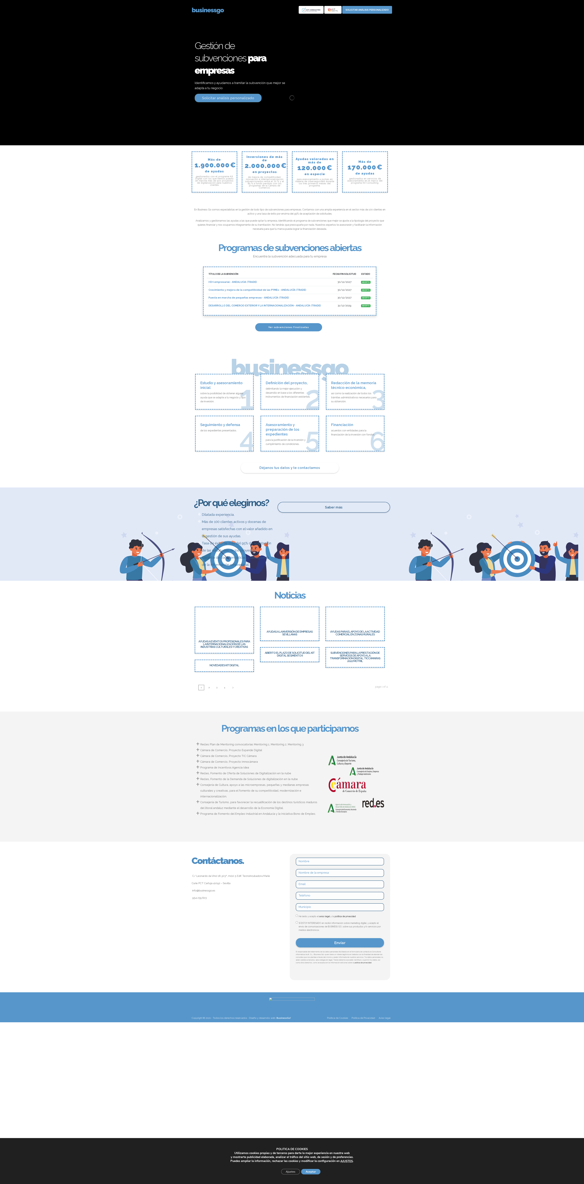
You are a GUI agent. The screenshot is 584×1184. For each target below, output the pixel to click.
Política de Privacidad (363, 1018)
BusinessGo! (283, 1018)
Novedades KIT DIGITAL (224, 665)
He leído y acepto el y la (327, 916)
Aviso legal (385, 1018)
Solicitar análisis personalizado (367, 10)
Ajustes (290, 1172)
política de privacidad (345, 916)
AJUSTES (346, 1161)
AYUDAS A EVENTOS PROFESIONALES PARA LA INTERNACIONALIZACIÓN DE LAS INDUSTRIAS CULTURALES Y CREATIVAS (224, 644)
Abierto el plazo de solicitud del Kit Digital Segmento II (290, 654)
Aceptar (311, 1172)
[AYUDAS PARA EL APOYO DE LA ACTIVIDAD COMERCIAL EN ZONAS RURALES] (355, 617)
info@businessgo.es (203, 890)
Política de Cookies (337, 1018)
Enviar (340, 943)
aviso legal (324, 916)
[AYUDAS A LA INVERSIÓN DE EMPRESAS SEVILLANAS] (290, 617)
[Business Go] (212, 10)
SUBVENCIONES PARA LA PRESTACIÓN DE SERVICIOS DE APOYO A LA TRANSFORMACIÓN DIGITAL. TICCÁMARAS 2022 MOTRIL (355, 657)
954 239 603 (199, 897)
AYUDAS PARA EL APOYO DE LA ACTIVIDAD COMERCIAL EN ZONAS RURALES (355, 633)
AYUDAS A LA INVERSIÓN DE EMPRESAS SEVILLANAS (290, 633)
